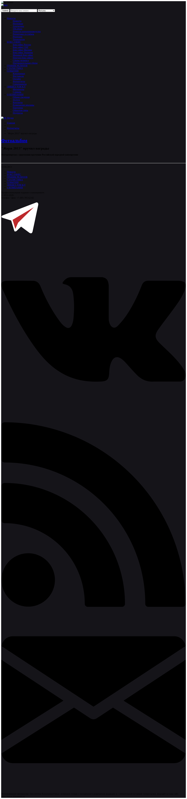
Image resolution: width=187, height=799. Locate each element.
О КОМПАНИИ (15, 94)
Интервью (18, 23)
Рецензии (17, 36)
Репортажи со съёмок (23, 34)
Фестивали (18, 76)
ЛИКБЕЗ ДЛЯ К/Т (16, 86)
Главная (11, 123)
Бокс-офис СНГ (20, 47)
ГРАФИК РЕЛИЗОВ (17, 65)
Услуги (16, 100)
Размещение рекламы (23, 105)
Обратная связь (20, 110)
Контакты (18, 102)
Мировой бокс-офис (23, 55)
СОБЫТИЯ (13, 71)
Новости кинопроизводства (27, 31)
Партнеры (18, 107)
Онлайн (17, 79)
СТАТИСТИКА (15, 68)
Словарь (17, 92)
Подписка (18, 113)
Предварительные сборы (25, 63)
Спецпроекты (20, 84)
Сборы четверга (21, 60)
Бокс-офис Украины (23, 52)
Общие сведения (21, 97)
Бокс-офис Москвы (22, 50)
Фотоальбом (14, 140)
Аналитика (18, 26)
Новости (11, 18)
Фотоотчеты (19, 81)
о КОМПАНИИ (15, 187)
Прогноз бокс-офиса (23, 58)
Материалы (18, 89)
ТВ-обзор (17, 29)
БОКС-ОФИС (14, 42)
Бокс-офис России (22, 44)
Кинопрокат (19, 73)
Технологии (19, 39)
